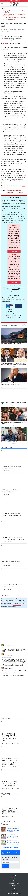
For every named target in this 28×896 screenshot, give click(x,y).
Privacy (14, 885)
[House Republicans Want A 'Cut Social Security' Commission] (14, 575)
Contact (14, 880)
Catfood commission (12, 191)
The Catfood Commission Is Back (13, 24)
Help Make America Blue (10, 847)
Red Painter (4, 766)
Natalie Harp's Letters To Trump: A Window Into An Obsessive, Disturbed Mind (10, 761)
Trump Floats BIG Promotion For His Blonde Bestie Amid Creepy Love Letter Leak (9, 737)
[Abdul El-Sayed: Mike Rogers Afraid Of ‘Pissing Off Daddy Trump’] (10, 801)
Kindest (10, 309)
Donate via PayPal (18, 306)
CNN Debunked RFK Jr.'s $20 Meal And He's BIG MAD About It (10, 784)
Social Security (18, 192)
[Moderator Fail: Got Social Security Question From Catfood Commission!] (14, 552)
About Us (14, 878)
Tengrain (5, 43)
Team (14, 875)
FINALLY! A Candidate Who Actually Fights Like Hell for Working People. (13, 842)
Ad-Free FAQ (15, 289)
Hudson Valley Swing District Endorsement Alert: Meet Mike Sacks (12, 836)
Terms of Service (17, 605)
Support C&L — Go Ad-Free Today (14, 1)
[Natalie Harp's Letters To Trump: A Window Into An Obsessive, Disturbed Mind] (10, 751)
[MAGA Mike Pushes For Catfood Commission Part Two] (14, 480)
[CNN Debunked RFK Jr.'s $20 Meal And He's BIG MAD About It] (10, 774)
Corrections (14, 891)
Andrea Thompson (6, 743)
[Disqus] (14, 660)
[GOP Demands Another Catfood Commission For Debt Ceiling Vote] (14, 504)
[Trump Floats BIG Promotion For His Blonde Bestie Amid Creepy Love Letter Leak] (10, 726)
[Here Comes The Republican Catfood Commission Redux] (14, 457)
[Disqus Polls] (14, 625)
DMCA (14, 888)
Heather (4, 816)
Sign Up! (5, 866)
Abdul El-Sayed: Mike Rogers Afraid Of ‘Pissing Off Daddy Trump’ (9, 811)
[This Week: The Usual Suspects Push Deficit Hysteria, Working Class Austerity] (14, 528)
